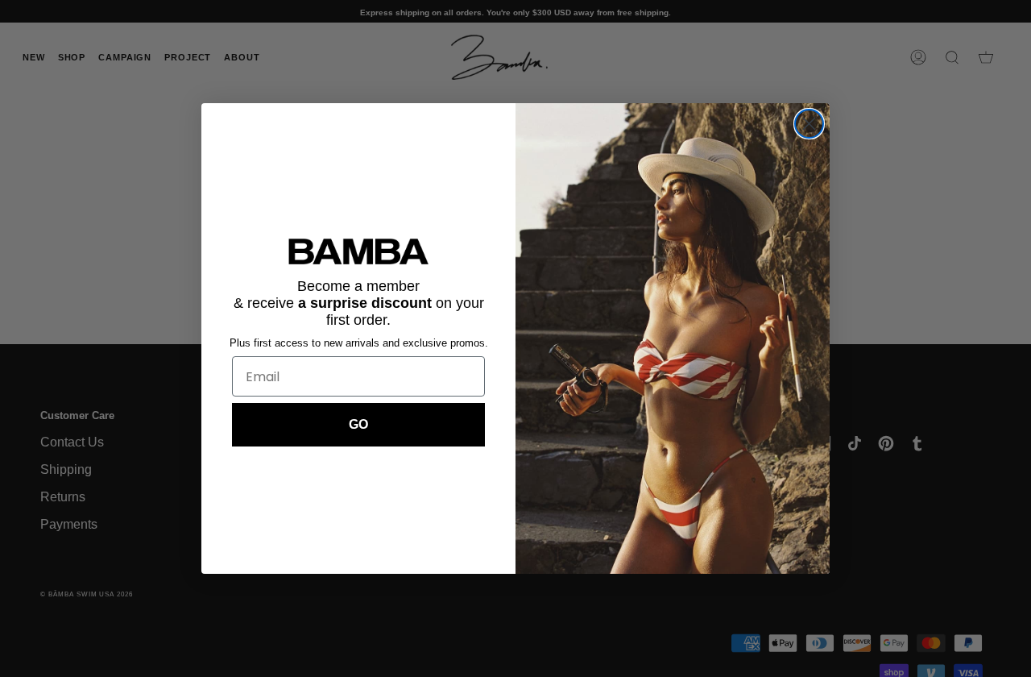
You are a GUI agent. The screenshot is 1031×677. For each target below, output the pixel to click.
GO (358, 424)
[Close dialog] (809, 124)
